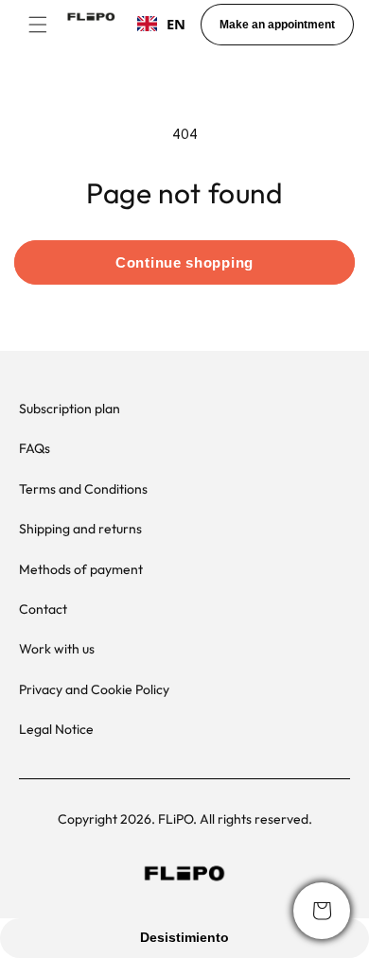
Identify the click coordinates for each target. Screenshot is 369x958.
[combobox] (161, 24)
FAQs (34, 448)
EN (176, 23)
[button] (38, 24)
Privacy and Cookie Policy (94, 689)
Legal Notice (56, 729)
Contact (43, 609)
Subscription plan (69, 408)
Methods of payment (81, 569)
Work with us (57, 648)
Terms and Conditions (83, 488)
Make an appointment (277, 24)
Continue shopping (184, 262)
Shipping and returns (80, 528)
